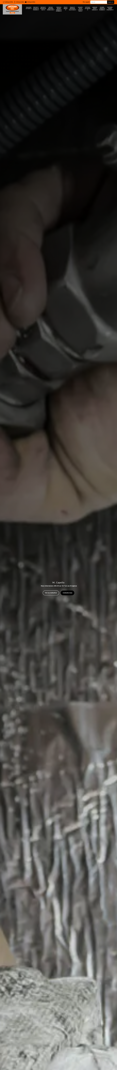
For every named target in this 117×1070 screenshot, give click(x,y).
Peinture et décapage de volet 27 (43, 8)
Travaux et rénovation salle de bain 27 (72, 8)
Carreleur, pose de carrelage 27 (95, 8)
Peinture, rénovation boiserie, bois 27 (50, 8)
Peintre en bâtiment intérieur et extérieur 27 (59, 9)
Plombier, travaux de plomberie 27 (102, 8)
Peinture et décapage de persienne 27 (36, 8)
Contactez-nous (67, 593)
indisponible (9, 2)
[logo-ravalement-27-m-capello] (12, 9)
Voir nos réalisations (51, 593)
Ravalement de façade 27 (29, 8)
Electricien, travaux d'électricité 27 (110, 8)
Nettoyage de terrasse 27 (87, 8)
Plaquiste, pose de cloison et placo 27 (80, 9)
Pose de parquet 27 (65, 8)
